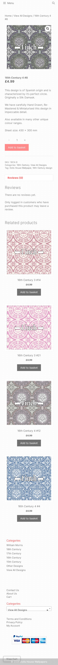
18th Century (13, 549)
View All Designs (23, 15)
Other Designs (14, 565)
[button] (48, 28)
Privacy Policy (14, 622)
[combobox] (29, 608)
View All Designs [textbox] (28, 609)
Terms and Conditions (19, 618)
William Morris (14, 545)
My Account (13, 625)
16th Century (23, 165)
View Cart (11, 658)
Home (8, 15)
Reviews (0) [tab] (15, 177)
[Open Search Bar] (53, 3)
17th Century (13, 553)
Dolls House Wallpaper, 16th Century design (31, 168)
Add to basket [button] (29, 292)
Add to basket (16, 147)
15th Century (13, 561)
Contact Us (12, 590)
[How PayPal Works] (29, 640)
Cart (8, 596)
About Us (11, 593)
